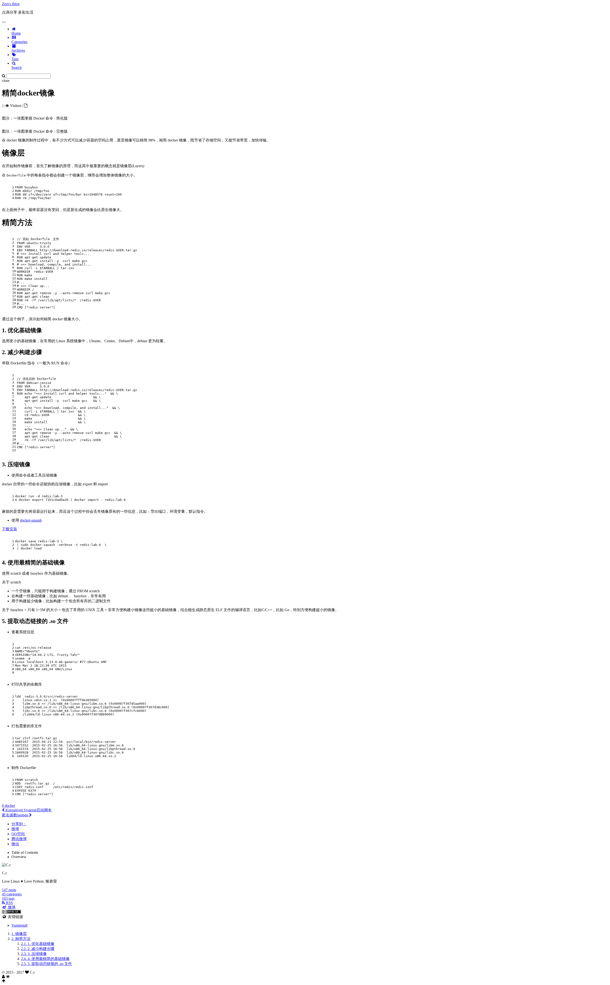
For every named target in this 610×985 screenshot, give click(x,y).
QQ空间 (18, 834)
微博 (15, 829)
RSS (9, 903)
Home (16, 33)
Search (16, 67)
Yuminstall (19, 925)
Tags (15, 59)
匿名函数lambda (15, 815)
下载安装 (9, 529)
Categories (19, 42)
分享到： (19, 824)
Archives (18, 50)
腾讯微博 (19, 839)
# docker (8, 806)
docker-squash (31, 520)
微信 (15, 844)
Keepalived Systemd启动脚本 (28, 810)
